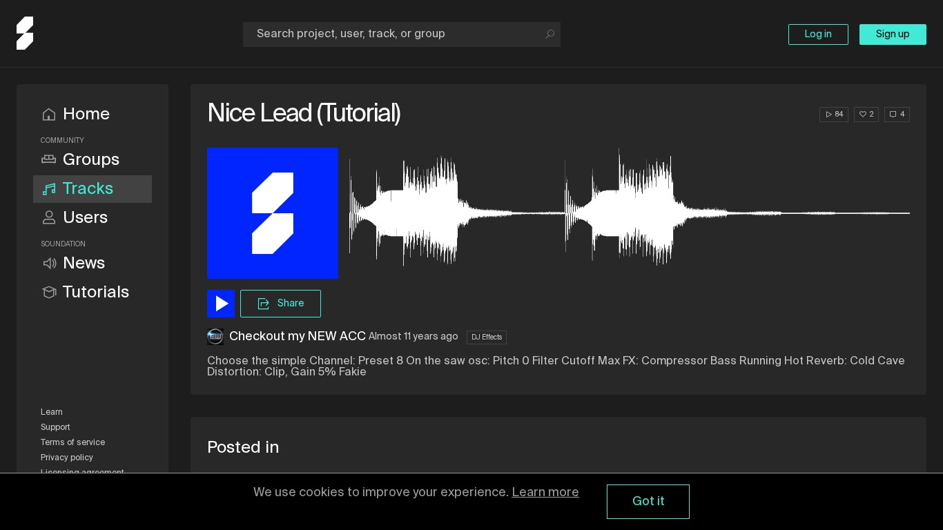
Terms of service (73, 443)
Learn (52, 413)
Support (55, 428)
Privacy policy (67, 458)
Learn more (545, 493)
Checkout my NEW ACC (297, 336)
